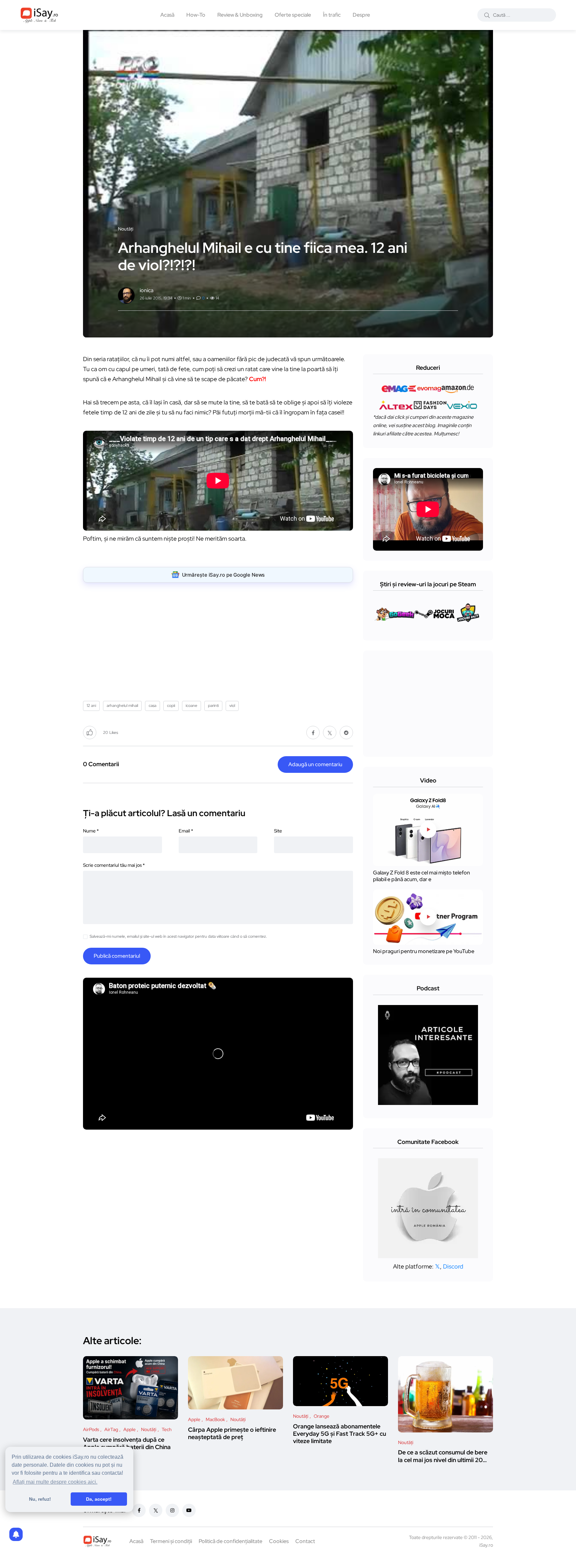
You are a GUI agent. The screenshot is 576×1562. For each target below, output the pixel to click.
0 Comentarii (101, 764)
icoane (191, 705)
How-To (195, 14)
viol (232, 705)
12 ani (91, 705)
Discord (453, 1266)
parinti (213, 705)
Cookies (279, 1541)
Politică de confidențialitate (230, 1541)
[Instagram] (172, 1510)
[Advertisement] (220, 639)
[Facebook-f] (139, 1510)
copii (171, 705)
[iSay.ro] (39, 15)
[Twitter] (155, 1510)
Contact (305, 1541)
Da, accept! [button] (99, 1499)
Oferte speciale (293, 14)
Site (278, 831)
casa (152, 705)
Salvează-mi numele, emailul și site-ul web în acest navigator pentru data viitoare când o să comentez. (178, 936)
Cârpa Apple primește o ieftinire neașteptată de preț (232, 1433)
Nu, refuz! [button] (40, 1499)
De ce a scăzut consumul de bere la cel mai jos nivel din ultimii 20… (442, 1456)
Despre (361, 14)
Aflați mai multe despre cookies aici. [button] (55, 1482)
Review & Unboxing (240, 14)
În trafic (332, 14)
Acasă (167, 14)
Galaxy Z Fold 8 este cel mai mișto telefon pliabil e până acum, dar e (421, 876)
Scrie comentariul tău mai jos (114, 865)
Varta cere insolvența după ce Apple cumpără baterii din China (127, 1443)
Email (186, 831)
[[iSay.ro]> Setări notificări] (16, 1534)
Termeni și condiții (171, 1541)
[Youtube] (189, 1510)
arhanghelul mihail (122, 705)
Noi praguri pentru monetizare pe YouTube (423, 951)
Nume (91, 831)
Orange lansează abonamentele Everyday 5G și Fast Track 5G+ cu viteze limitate (339, 1433)
